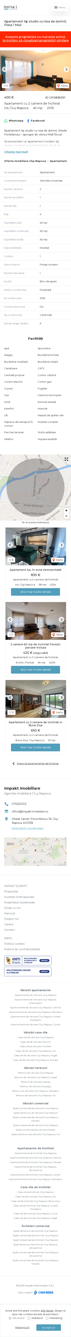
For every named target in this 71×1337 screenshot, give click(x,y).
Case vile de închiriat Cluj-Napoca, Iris (35, 1196)
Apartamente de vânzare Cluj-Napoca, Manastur (35, 1012)
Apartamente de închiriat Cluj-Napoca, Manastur (35, 1179)
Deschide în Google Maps (27, 828)
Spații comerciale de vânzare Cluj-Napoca (35, 1108)
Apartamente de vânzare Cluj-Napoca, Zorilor (36, 1024)
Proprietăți (11, 891)
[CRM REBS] (43, 1292)
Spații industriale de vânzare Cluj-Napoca (35, 1125)
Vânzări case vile (36, 1032)
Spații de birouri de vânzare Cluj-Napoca (36, 1112)
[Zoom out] (66, 516)
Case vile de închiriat (35, 1187)
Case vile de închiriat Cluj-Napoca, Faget (35, 1218)
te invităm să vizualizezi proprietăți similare (35, 40)
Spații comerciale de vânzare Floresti (35, 1129)
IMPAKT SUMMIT (15, 886)
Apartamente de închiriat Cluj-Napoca (35, 1153)
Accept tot (48, 1327)
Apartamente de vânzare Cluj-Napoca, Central (35, 1007)
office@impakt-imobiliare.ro (30, 811)
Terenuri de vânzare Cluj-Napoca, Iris (35, 1095)
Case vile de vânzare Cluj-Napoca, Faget (35, 1055)
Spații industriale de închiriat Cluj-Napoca (35, 1240)
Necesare (18, 1317)
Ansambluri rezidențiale (19, 902)
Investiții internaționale (19, 897)
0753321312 (19, 804)
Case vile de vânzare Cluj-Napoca (36, 1037)
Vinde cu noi (12, 908)
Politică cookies (14, 943)
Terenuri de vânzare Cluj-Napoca (35, 1072)
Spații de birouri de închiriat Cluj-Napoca (35, 1230)
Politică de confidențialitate (22, 949)
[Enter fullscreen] (66, 459)
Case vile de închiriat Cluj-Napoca (35, 1192)
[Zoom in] (66, 510)
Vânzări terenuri (35, 1068)
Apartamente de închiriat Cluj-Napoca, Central (35, 1157)
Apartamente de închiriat (35, 1148)
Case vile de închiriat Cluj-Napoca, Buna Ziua (35, 1201)
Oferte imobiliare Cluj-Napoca (25, 160)
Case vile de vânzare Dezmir (35, 1041)
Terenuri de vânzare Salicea (35, 1081)
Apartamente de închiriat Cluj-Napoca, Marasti (35, 1162)
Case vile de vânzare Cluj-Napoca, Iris (36, 1050)
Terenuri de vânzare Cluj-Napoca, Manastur (35, 1090)
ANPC (8, 938)
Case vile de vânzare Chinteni (35, 1046)
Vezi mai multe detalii (35, 592)
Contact (9, 930)
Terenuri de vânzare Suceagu (35, 1086)
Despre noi (11, 919)
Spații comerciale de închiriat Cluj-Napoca (35, 1235)
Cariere (8, 924)
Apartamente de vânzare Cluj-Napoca (35, 995)
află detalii (47, 1310)
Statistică (37, 1317)
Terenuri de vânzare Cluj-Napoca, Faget (35, 1077)
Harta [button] (64, 85)
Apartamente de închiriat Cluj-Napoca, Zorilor (35, 1174)
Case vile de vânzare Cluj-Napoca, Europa (35, 1060)
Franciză (9, 913)
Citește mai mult (16, 152)
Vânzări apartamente (35, 990)
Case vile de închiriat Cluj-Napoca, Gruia (35, 1213)
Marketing (56, 1317)
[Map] (35, 488)
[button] (4, 69)
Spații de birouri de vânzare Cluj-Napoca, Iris (36, 1134)
